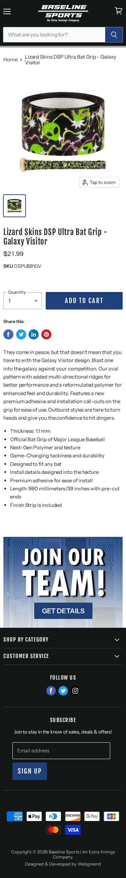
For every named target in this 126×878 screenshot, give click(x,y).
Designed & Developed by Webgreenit (63, 864)
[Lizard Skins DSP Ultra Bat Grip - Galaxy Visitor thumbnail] (14, 206)
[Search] (114, 34)
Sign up (30, 771)
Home (10, 59)
